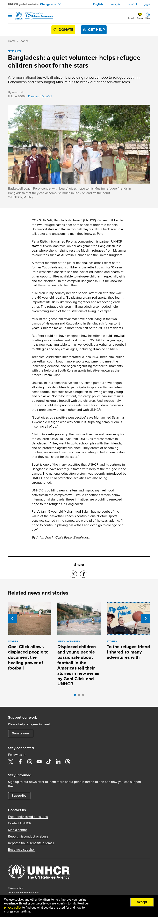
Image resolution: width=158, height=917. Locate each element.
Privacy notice (15, 888)
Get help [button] (96, 29)
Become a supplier (21, 849)
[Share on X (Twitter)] (73, 574)
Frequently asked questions (28, 817)
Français (114, 4)
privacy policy (12, 907)
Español (132, 4)
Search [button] (131, 17)
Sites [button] (147, 17)
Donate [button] (140, 18)
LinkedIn (58, 761)
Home (12, 41)
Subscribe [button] (19, 795)
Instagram (29, 761)
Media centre (17, 830)
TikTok (48, 761)
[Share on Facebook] (83, 574)
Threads (67, 761)
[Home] (29, 16)
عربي (146, 4)
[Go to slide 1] (76, 696)
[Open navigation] (10, 15)
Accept (142, 902)
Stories (24, 41)
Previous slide (12, 618)
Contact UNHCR (19, 823)
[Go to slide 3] (84, 696)
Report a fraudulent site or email (31, 843)
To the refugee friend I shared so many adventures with (128, 652)
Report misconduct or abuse (28, 836)
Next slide (145, 618)
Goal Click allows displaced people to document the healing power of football (28, 657)
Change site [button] (48, 4)
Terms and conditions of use (23, 892)
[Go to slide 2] (80, 696)
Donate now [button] (20, 733)
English (98, 4)
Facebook (20, 761)
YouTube (39, 761)
